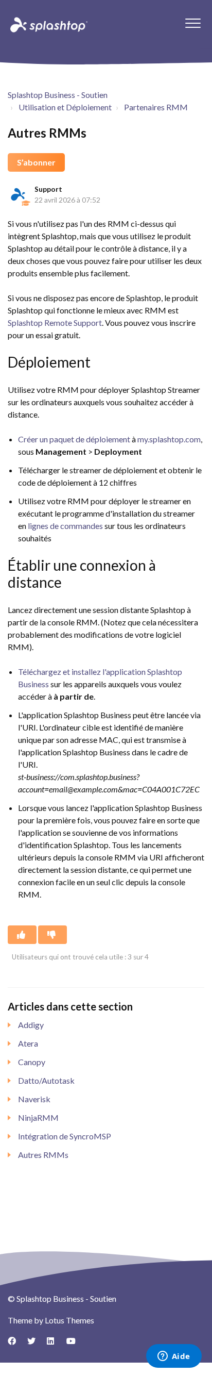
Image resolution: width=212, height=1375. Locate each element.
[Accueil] (48, 24)
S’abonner (36, 162)
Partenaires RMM (156, 107)
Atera (28, 1043)
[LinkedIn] (54, 1344)
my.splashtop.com (169, 439)
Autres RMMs (43, 1154)
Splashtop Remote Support (55, 322)
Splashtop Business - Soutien (58, 95)
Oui (22, 934)
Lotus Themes (69, 1320)
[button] (192, 23)
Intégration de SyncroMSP (64, 1136)
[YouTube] (74, 1344)
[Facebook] (15, 1344)
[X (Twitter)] (35, 1344)
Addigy (31, 1025)
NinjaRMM (38, 1117)
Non (52, 934)
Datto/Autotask (46, 1080)
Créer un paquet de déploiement (74, 439)
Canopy (31, 1062)
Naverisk (34, 1099)
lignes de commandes (65, 526)
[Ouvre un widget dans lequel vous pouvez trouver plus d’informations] (174, 1357)
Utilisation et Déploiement (65, 107)
